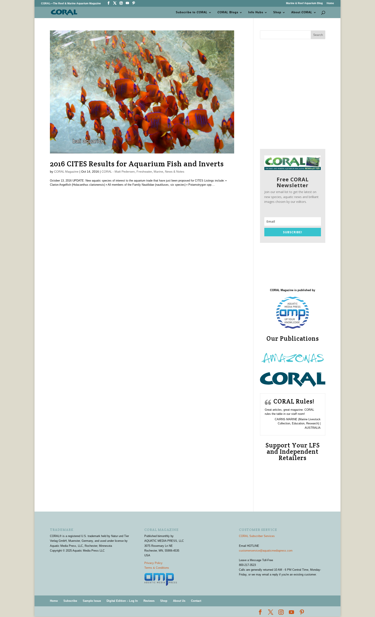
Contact (196, 600)
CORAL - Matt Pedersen (118, 171)
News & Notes (174, 171)
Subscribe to (191, 12)
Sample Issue (92, 600)
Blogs (227, 12)
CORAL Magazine (66, 171)
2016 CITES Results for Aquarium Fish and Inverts (137, 163)
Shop (277, 12)
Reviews (149, 600)
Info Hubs (255, 12)
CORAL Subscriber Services (257, 536)
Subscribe (70, 600)
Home (330, 3)
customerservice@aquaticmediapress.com (266, 550)
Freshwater (144, 171)
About (301, 12)
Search (318, 35)
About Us (179, 600)
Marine (158, 171)
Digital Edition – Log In (122, 600)
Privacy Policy (153, 563)
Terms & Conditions (156, 567)
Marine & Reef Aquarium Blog (304, 3)
